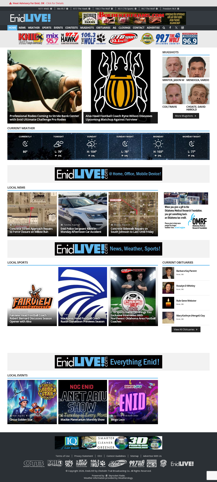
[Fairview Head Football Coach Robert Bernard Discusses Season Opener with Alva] (32, 296)
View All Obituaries (184, 329)
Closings (124, 27)
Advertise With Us (152, 455)
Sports (46, 27)
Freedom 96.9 (170, 8)
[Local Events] (32, 402)
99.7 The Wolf (148, 8)
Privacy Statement (83, 455)
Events (58, 27)
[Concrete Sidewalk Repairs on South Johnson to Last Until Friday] (133, 214)
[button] (164, 27)
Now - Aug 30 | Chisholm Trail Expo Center (31, 415)
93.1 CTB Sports (126, 8)
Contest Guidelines (116, 455)
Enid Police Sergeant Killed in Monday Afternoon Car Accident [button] (81, 230)
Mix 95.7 (61, 8)
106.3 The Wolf (102, 8)
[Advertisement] (132, 18)
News (22, 27)
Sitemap (134, 455)
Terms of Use (63, 455)
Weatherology (125, 477)
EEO (100, 455)
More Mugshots (184, 115)
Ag (114, 27)
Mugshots (87, 27)
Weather (34, 27)
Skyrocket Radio (116, 475)
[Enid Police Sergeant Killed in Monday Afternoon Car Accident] (82, 214)
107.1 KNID (44, 8)
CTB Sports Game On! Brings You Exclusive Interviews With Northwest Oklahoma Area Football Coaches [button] (133, 317)
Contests (71, 27)
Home (12, 27)
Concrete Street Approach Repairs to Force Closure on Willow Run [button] (31, 230)
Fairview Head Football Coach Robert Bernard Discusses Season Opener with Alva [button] (31, 318)
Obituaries (103, 27)
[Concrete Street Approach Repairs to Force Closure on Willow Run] (32, 214)
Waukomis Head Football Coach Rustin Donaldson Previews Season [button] (82, 320)
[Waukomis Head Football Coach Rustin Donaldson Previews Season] (82, 296)
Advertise (153, 27)
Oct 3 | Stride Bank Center (125, 415)
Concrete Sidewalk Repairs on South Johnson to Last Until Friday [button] (132, 230)
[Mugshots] (174, 67)
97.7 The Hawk (80, 8)
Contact (138, 27)
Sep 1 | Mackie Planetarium (76, 415)
